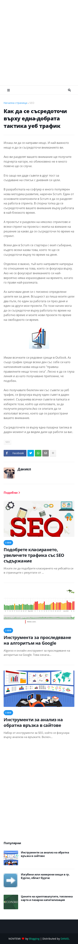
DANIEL (65, 938)
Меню (8, 90)
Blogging (34, 938)
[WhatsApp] (38, 453)
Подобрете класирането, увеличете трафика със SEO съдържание (34, 555)
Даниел (24, 469)
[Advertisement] (39, 43)
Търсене (69, 90)
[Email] (45, 453)
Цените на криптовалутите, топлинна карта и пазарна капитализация (47, 898)
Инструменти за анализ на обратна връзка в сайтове (33, 722)
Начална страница (15, 103)
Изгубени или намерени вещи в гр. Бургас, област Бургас (45, 876)
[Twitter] (30, 453)
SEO (31, 103)
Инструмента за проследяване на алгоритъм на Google (37, 640)
